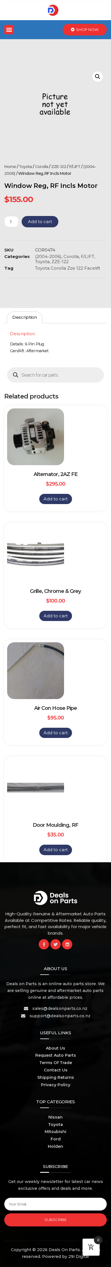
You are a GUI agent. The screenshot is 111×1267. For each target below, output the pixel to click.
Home (10, 166)
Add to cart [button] (56, 499)
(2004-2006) (48, 256)
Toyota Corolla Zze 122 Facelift (67, 268)
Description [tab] (24, 317)
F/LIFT (75, 166)
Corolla (41, 166)
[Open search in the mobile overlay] (55, 374)
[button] (8, 29)
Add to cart (40, 221)
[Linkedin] (67, 944)
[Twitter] (55, 944)
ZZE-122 (58, 166)
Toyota (25, 166)
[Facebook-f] (44, 944)
